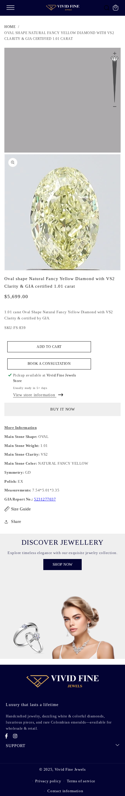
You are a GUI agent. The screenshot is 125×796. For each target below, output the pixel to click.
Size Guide (21, 509)
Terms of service (81, 781)
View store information (34, 395)
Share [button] (16, 521)
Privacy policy (48, 781)
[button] (10, 7)
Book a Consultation (49, 364)
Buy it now (62, 409)
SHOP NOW (63, 564)
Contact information (65, 791)
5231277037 (45, 499)
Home (9, 27)
